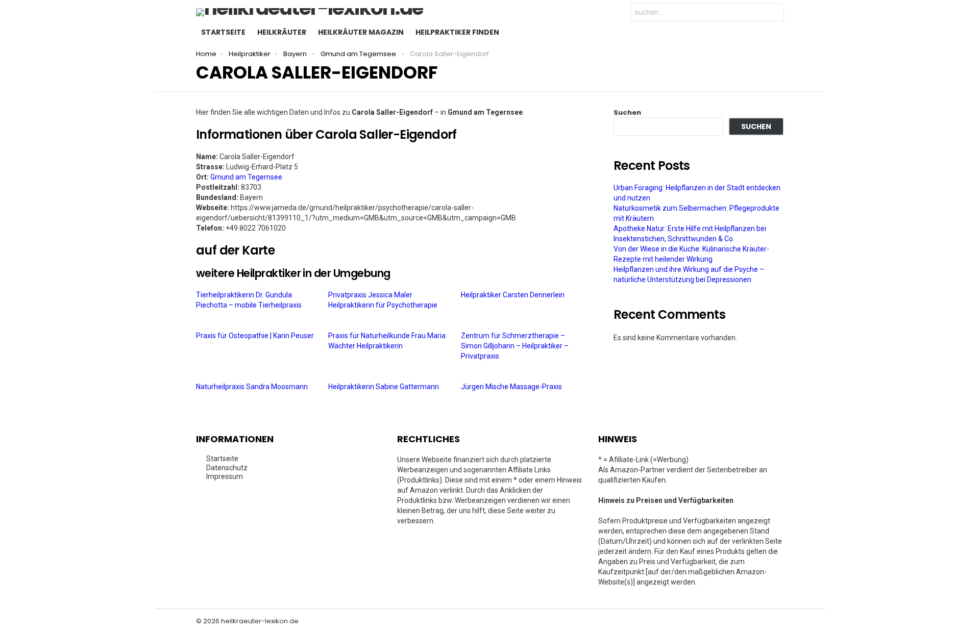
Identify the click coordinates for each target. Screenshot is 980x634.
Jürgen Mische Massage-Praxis (512, 387)
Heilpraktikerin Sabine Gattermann (384, 387)
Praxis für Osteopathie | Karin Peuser (255, 336)
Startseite (223, 32)
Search (774, 13)
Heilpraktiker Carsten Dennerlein (513, 295)
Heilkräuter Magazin (361, 32)
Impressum (224, 476)
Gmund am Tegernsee (246, 177)
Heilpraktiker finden (457, 32)
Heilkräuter (281, 32)
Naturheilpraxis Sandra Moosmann (252, 387)
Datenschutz (227, 468)
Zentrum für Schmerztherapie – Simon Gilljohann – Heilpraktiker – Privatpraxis (515, 346)
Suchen (627, 112)
